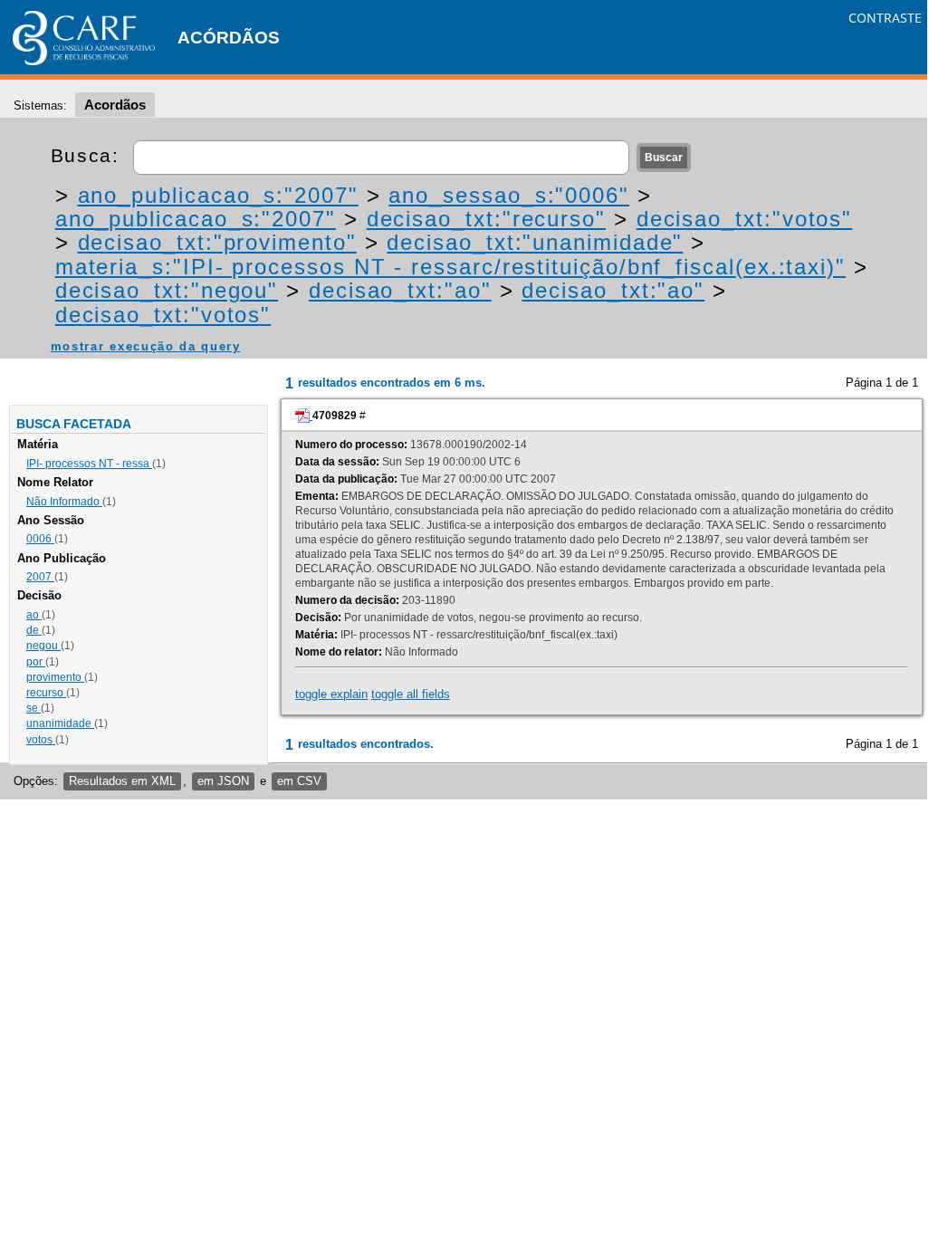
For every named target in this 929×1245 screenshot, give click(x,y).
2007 (40, 576)
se (33, 708)
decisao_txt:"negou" (166, 290)
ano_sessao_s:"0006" (508, 195)
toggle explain (331, 694)
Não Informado (64, 501)
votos (40, 739)
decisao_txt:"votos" (744, 218)
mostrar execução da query (146, 346)
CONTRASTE (885, 17)
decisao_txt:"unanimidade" (535, 242)
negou (43, 645)
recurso (46, 692)
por (35, 662)
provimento (55, 677)
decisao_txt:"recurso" (486, 218)
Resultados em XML (122, 781)
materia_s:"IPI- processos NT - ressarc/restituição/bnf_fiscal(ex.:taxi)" (450, 266)
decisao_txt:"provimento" (217, 242)
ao (34, 614)
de (34, 630)
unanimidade (60, 723)
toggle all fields (410, 694)
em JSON (223, 781)
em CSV (299, 781)
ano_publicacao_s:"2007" (218, 195)
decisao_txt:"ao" (400, 290)
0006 (40, 538)
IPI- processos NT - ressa (89, 463)
